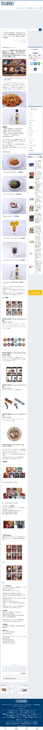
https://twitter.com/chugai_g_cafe (8, 642)
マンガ (30, 118)
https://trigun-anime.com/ (7, 633)
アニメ (7, 675)
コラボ (18, 675)
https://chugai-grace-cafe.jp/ (7, 639)
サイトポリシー (30, 704)
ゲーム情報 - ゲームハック (13, 712)
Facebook (35, 65)
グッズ (10, 675)
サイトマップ (27, 706)
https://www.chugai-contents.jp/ (8, 613)
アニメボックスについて (21, 8)
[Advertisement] (21, 18)
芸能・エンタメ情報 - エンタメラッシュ (28, 710)
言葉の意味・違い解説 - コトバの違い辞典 (30, 723)
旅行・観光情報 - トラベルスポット (13, 715)
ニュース (31, 112)
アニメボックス (23, 725)
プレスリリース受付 (38, 8)
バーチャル (31, 130)
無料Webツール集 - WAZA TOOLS (12, 723)
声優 (30, 128)
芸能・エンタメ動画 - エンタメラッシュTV (33, 717)
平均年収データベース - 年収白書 (30, 722)
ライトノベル (32, 120)
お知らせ (31, 150)
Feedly (39, 65)
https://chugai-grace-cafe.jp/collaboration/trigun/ (12, 594)
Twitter (32, 65)
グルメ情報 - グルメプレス (13, 710)
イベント (14, 675)
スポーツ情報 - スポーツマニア (23, 714)
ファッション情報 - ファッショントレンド (28, 712)
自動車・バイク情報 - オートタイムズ (30, 715)
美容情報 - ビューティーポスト (9, 714)
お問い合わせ (30, 8)
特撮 (30, 122)
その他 (30, 148)
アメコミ (31, 125)
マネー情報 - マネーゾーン (36, 714)
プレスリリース (23, 675)
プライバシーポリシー (20, 704)
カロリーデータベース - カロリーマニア (14, 722)
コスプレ (31, 133)
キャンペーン (32, 140)
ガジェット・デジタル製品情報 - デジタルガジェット (13, 717)
